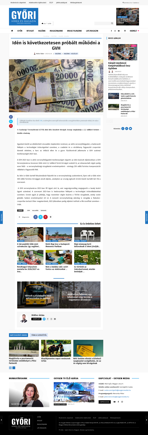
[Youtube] (118, 31)
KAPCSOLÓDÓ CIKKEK (18, 335)
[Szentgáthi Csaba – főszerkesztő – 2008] (30, 394)
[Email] (44, 319)
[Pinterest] (45, 217)
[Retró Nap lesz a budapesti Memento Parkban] (59, 234)
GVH (28, 210)
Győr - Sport (22, 263)
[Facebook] (111, 31)
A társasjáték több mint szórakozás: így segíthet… (28, 245)
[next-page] (13, 367)
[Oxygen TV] (74, 392)
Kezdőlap (46, 36)
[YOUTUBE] (114, 402)
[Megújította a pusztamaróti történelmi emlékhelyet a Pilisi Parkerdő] (24, 348)
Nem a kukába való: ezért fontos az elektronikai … (57, 268)
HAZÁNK (54, 36)
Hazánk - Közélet (71, 53)
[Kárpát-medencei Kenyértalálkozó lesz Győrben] (122, 52)
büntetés (43, 210)
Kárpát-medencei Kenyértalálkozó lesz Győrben (126, 21)
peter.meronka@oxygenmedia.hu (116, 397)
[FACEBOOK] (118, 402)
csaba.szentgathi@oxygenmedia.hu (117, 390)
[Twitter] (40, 217)
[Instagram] (115, 31)
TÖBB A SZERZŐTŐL (39, 335)
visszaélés (35, 210)
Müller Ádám (37, 315)
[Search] (112, 23)
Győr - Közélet (122, 17)
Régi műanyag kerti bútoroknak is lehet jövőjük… (87, 245)
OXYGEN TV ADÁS (60, 404)
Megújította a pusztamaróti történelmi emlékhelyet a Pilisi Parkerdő (22, 360)
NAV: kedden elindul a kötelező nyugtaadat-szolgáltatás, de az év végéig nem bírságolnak (87, 361)
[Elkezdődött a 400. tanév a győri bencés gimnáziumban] (113, 96)
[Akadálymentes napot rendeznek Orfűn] (56, 348)
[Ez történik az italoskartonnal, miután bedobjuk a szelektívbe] (87, 257)
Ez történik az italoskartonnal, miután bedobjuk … (84, 269)
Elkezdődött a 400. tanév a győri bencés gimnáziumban (128, 96)
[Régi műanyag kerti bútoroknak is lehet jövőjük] (87, 234)
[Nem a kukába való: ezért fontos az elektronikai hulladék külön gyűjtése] (59, 257)
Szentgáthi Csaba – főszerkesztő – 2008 (26, 404)
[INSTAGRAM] (122, 402)
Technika (21, 241)
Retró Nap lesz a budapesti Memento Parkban (58, 245)
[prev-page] (10, 367)
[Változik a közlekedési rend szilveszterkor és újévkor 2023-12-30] (1, 420)
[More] (50, 217)
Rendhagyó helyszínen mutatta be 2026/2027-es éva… (28, 269)
